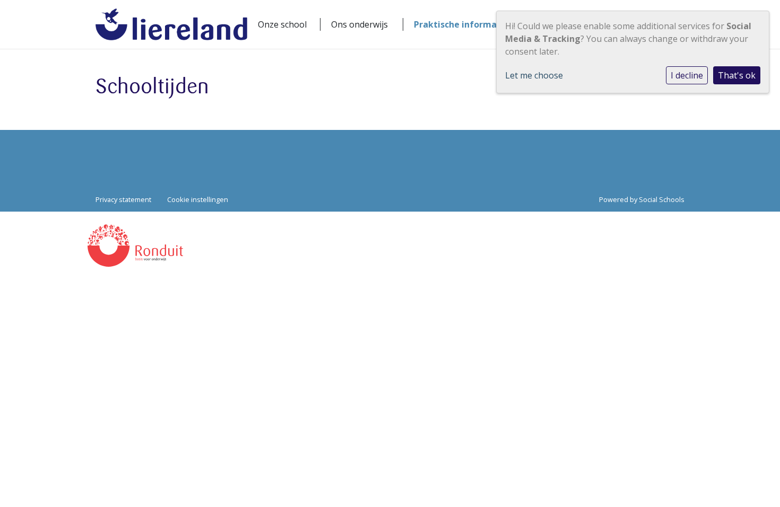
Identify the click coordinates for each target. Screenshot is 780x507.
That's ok (737, 75)
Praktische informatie (461, 24)
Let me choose (534, 75)
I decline (687, 75)
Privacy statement (123, 199)
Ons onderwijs (359, 24)
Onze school (282, 24)
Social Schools (661, 199)
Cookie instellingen (197, 199)
